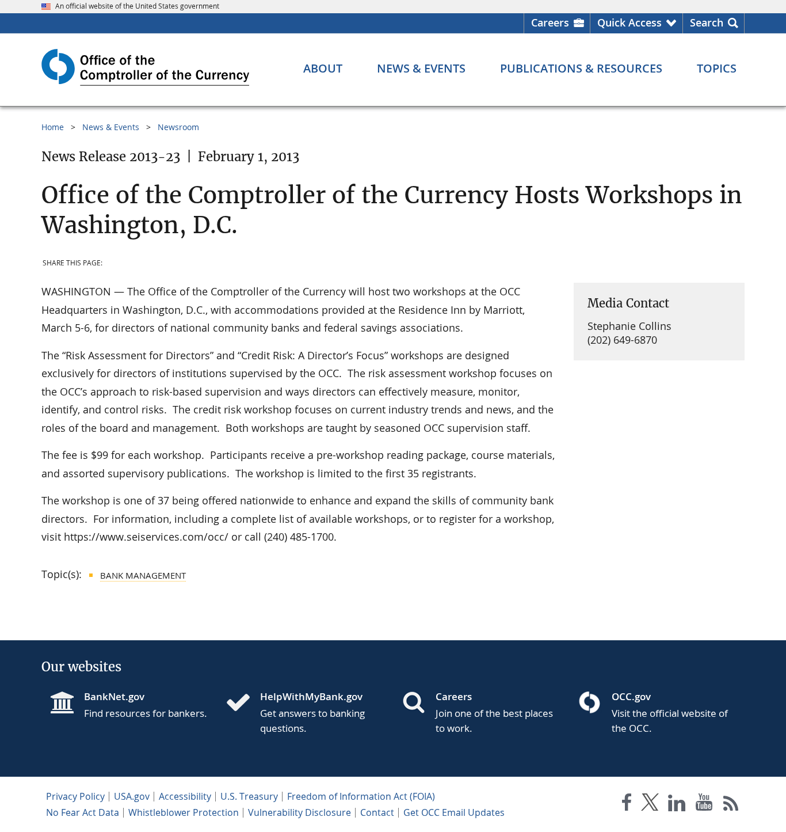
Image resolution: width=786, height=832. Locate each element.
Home (52, 126)
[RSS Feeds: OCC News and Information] (731, 804)
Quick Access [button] (629, 22)
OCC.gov (631, 696)
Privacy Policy (75, 796)
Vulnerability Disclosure (299, 812)
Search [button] (706, 22)
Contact (377, 812)
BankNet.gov (114, 696)
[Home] (243, 703)
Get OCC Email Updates (454, 812)
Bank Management (143, 575)
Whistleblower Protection (183, 812)
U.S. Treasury (249, 796)
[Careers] (418, 703)
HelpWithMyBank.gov (311, 696)
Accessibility (185, 796)
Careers (550, 22)
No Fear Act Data (82, 812)
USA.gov (132, 796)
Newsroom (178, 126)
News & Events (110, 126)
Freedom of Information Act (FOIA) (361, 796)
